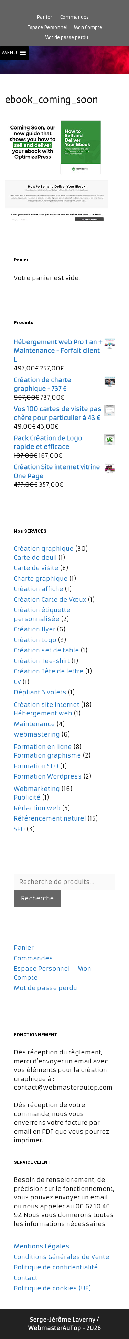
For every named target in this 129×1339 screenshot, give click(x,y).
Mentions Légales (41, 1246)
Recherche (37, 898)
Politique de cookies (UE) (52, 1288)
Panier (44, 17)
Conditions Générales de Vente (61, 1257)
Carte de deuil (35, 558)
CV (17, 682)
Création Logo (35, 640)
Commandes (74, 17)
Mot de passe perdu (66, 37)
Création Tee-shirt (42, 661)
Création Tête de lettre (49, 671)
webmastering (37, 734)
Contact (25, 1278)
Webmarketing (37, 789)
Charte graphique (41, 579)
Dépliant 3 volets (40, 692)
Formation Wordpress (48, 776)
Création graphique (44, 549)
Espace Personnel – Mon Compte (64, 27)
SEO (19, 829)
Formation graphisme (47, 755)
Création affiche (38, 589)
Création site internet (46, 705)
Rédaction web (37, 808)
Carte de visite (36, 568)
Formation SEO (36, 766)
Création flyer (34, 629)
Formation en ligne (43, 747)
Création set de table (46, 650)
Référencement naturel (50, 818)
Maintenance (34, 724)
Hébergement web (43, 713)
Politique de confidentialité (56, 1267)
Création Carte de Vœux (50, 600)
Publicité (27, 797)
